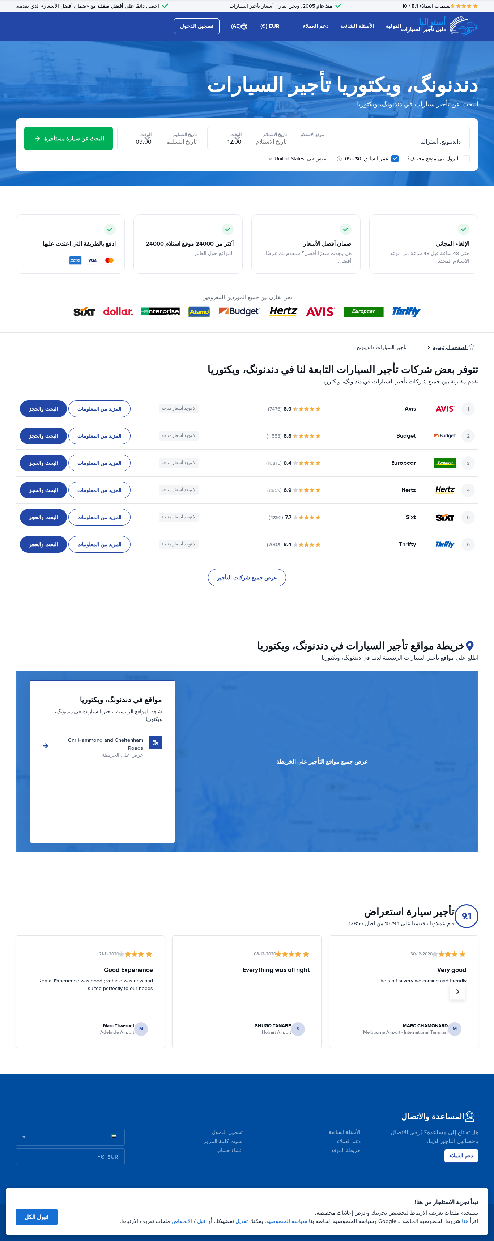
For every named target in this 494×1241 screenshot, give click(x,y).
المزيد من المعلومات (99, 408)
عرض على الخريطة (122, 755)
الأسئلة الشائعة (357, 26)
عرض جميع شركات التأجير (247, 578)
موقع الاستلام (312, 134)
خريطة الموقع (346, 1150)
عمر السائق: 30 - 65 (366, 159)
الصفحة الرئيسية (450, 347)
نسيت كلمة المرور (223, 1141)
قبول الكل (37, 1217)
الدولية (393, 26)
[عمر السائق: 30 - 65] (395, 158)
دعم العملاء (316, 26)
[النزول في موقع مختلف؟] (466, 158)
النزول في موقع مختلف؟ (434, 159)
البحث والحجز (43, 408)
